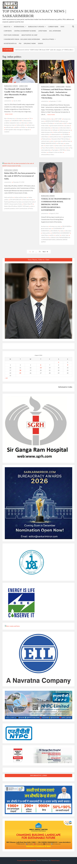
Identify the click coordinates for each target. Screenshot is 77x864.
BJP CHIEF (58, 119)
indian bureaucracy (65, 130)
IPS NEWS (65, 134)
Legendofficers (67, 136)
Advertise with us (10, 43)
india (61, 230)
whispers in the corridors (55, 152)
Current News (53, 26)
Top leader (55, 150)
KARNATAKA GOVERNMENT (61, 233)
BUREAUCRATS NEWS (52, 121)
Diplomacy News (30, 43)
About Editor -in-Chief (29, 35)
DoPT (65, 123)
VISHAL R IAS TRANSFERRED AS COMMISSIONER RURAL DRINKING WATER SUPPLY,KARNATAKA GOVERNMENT (55, 204)
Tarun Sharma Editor (48, 148)
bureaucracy (11, 118)
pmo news (58, 141)
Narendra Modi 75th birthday (60, 139)
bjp (5, 118)
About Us (7, 26)
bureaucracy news (22, 118)
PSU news (61, 143)
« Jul (6, 378)
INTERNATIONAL (19, 26)
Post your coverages (11, 35)
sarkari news (58, 145)
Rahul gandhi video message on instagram (17, 129)
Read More (9, 114)
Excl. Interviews (55, 31)
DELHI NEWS (66, 226)
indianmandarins (56, 134)
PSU (20, 43)
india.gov (55, 130)
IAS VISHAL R (55, 230)
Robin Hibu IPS (28, 204)
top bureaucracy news (62, 148)
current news (58, 123)
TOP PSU (62, 150)
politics (17, 127)
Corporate (8, 31)
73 (39, 251)
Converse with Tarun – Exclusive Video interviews (22, 39)
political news (9, 127)
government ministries (56, 125)
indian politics (21, 125)
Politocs (23, 127)
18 (20, 370)
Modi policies (46, 139)
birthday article (45, 119)
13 (41, 367)
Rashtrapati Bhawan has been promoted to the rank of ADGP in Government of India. (20, 203)
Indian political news (21, 197)
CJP (30, 118)
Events (40, 43)
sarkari (58, 235)
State (62, 26)
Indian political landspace (61, 132)
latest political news (55, 136)
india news (24, 123)
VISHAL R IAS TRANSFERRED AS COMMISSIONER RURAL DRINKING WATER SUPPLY (55, 240)
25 (20, 373)
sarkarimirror (7, 101)
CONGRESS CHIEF (16, 120)
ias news (67, 125)
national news (30, 125)
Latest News (42, 31)
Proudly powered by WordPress (26, 860)
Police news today (28, 199)
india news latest (64, 128)
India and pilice (8, 197)
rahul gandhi (31, 127)
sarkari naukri (49, 145)
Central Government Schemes (25, 31)
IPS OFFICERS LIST (15, 199)
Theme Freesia (55, 860)
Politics (68, 86)
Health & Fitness (48, 39)
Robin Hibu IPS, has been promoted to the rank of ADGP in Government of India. (19, 176)
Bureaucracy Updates (36, 26)
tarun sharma (68, 145)
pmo (52, 141)
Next (44, 251)
